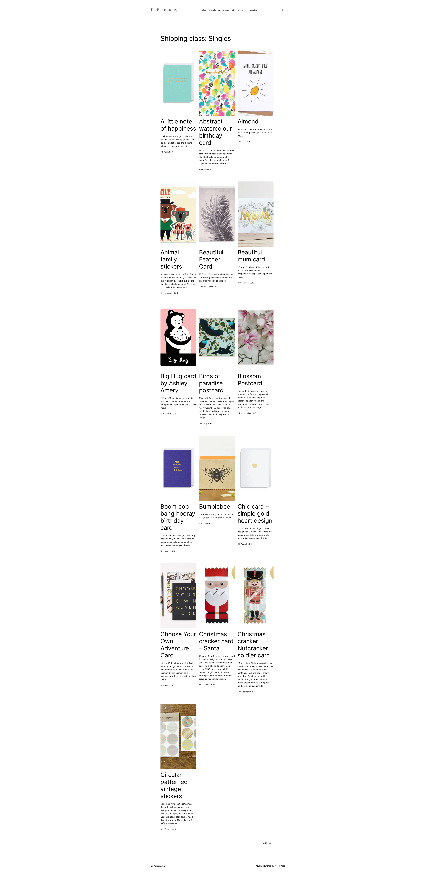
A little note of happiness (178, 125)
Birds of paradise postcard (211, 383)
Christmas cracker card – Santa (216, 641)
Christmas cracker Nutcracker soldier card (254, 645)
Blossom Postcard (250, 380)
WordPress (280, 866)
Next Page (268, 843)
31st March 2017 (167, 685)
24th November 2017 (247, 413)
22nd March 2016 (206, 169)
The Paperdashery (158, 866)
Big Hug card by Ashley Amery (178, 383)
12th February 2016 (246, 283)
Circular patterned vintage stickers (174, 785)
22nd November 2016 (208, 286)
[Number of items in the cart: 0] (282, 10)
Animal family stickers (171, 259)
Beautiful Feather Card (211, 259)
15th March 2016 (167, 551)
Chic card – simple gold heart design (255, 513)
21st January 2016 (168, 414)
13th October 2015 (168, 829)
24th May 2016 (205, 423)
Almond (248, 121)
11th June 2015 (244, 141)
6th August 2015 (167, 152)
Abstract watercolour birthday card (215, 132)
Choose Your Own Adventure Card (178, 645)
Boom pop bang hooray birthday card (177, 517)
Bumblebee (214, 506)
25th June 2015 (205, 523)
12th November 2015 (169, 293)
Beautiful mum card (251, 256)
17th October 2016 (207, 684)
